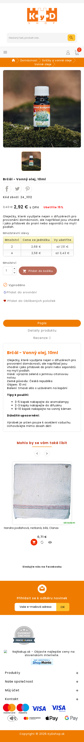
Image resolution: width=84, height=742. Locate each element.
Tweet (17, 189)
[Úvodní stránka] (14, 60)
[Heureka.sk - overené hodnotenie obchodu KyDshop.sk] (63, 635)
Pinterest (27, 189)
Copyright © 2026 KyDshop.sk (42, 734)
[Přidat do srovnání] (42, 542)
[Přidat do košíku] (34, 542)
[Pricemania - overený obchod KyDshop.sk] (24, 635)
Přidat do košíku (38, 271)
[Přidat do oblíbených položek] (66, 466)
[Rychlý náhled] (50, 542)
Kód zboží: (11, 197)
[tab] (42, 323)
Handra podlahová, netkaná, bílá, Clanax (31, 528)
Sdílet (7, 189)
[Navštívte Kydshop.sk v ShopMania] (42, 662)
